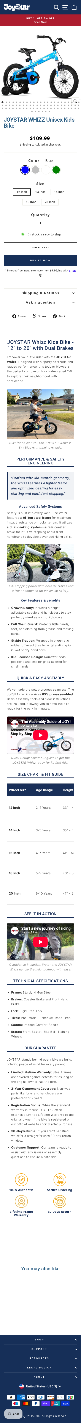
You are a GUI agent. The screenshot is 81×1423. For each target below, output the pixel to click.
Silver (35, 170)
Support (39, 1349)
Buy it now (40, 260)
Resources (39, 1358)
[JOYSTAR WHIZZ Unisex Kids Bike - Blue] (10, 1320)
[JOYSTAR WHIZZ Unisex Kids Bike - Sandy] (20, 1320)
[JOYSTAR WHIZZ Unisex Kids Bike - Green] (25, 1320)
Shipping (25, 144)
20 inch (50, 202)
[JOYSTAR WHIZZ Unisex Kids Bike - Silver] (15, 1320)
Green (56, 170)
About (39, 1377)
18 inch (31, 202)
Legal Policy (39, 1367)
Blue (25, 170)
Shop (39, 1339)
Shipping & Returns (41, 293)
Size (40, 183)
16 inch (59, 192)
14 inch (40, 192)
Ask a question (40, 302)
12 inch (22, 192)
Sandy (45, 170)
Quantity (40, 214)
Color (40, 160)
